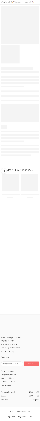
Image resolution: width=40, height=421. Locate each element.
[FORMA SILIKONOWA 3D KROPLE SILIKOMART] (10, 269)
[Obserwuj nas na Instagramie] (13, 352)
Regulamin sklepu (7, 371)
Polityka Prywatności (8, 375)
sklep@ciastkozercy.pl (9, 344)
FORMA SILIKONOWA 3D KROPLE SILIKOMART (18, 281)
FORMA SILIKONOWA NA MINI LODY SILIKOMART (19, 309)
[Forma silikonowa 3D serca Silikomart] (30, 269)
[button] (10, 188)
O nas (30, 417)
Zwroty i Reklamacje (8, 378)
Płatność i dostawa (8, 382)
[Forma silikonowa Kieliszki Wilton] (30, 215)
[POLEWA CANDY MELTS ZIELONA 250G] (30, 182)
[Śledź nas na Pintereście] (9, 351)
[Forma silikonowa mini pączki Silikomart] (10, 215)
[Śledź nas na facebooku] (5, 351)
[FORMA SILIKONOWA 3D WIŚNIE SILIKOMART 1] (10, 54)
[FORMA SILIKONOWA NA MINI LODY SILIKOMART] (10, 296)
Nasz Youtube (6, 385)
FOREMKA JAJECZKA (29, 254)
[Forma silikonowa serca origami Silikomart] (30, 296)
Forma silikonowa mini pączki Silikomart (16, 227)
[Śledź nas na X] (2, 351)
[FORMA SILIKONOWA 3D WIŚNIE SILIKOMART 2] (20, 25)
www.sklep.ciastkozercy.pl (10, 348)
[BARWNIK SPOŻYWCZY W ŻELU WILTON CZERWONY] (10, 182)
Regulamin (22, 417)
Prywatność (12, 417)
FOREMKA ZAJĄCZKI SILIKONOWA (13, 254)
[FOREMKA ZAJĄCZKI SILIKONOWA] (10, 242)
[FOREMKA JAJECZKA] (30, 242)
